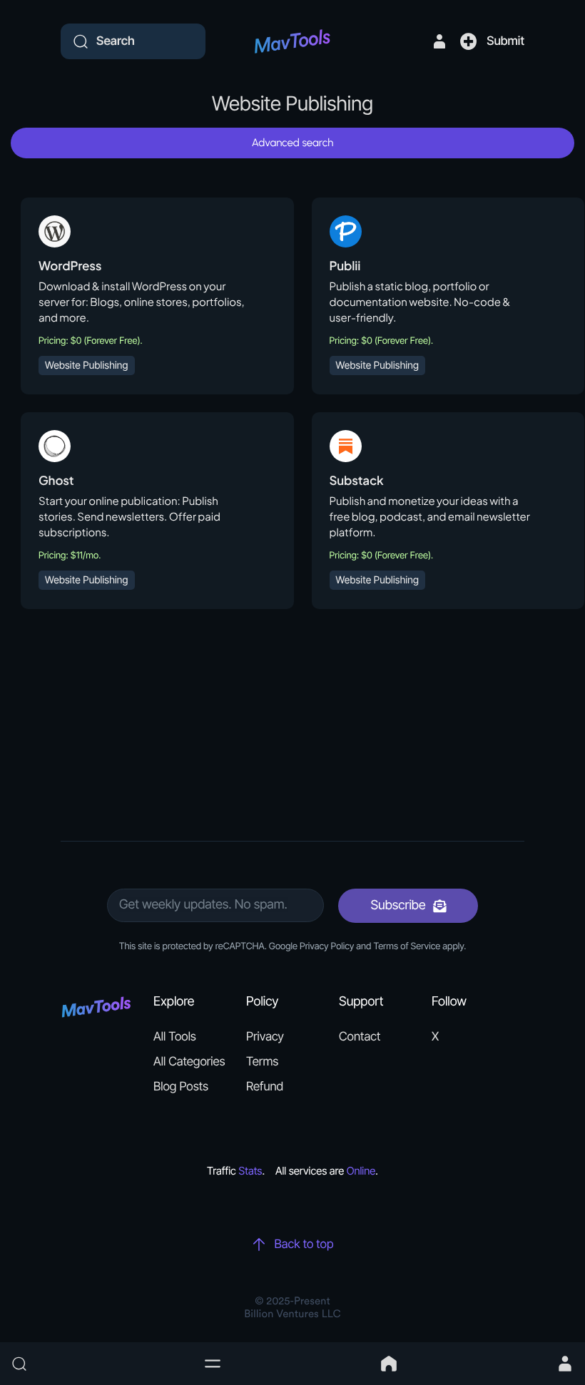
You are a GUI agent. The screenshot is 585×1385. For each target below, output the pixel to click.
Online (361, 1170)
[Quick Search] (100, 1363)
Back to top (303, 1244)
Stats (250, 1170)
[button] (212, 1363)
